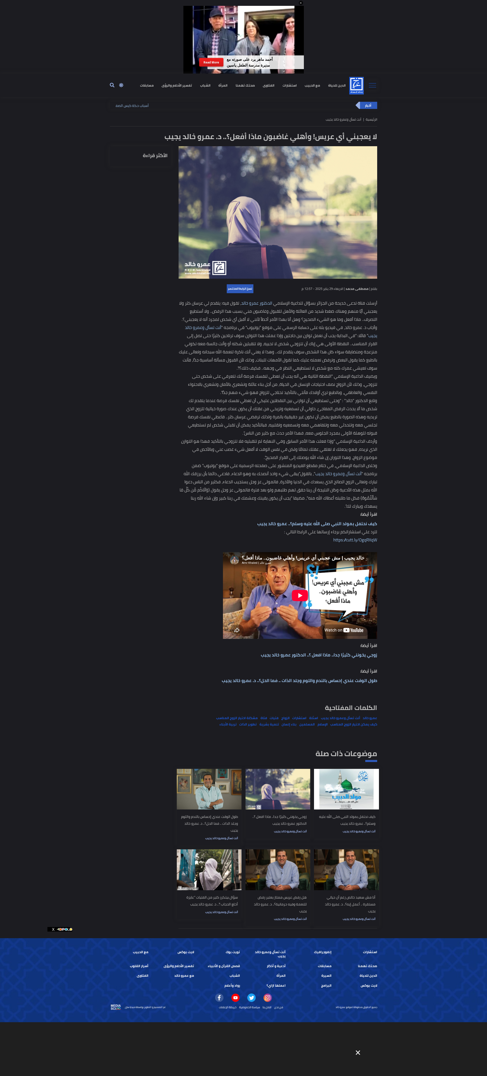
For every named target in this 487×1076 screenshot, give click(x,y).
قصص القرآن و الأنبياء (224, 966)
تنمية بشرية (269, 724)
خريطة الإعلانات (227, 1007)
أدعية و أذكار (276, 966)
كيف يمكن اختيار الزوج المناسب (353, 724)
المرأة (223, 85)
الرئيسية (371, 119)
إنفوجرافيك (323, 952)
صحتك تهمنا (245, 85)
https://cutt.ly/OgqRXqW (355, 540)
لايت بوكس (186, 952)
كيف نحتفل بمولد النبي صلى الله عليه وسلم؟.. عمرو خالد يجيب (317, 524)
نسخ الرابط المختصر (240, 288)
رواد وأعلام (232, 985)
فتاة (263, 718)
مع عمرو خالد (184, 975)
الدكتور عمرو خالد (256, 303)
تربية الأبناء (228, 724)
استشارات (290, 85)
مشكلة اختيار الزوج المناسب (237, 718)
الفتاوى (268, 85)
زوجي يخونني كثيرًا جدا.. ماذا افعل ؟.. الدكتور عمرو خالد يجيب (319, 655)
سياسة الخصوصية (249, 1007)
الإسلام (323, 724)
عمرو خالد (370, 718)
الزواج (285, 718)
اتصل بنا (267, 1007)
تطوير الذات (248, 724)
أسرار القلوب (139, 966)
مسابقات (147, 85)
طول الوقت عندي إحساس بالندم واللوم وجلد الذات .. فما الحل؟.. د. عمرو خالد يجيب (299, 680)
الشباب (205, 85)
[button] (301, 3)
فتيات (274, 718)
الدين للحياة (337, 85)
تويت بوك (233, 952)
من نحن (278, 1007)
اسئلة (313, 718)
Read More (211, 62)
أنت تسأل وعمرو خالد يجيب (338, 474)
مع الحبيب (312, 85)
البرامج (326, 985)
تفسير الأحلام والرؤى (177, 85)
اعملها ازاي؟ (276, 985)
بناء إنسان (289, 724)
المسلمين (307, 724)
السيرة (326, 975)
